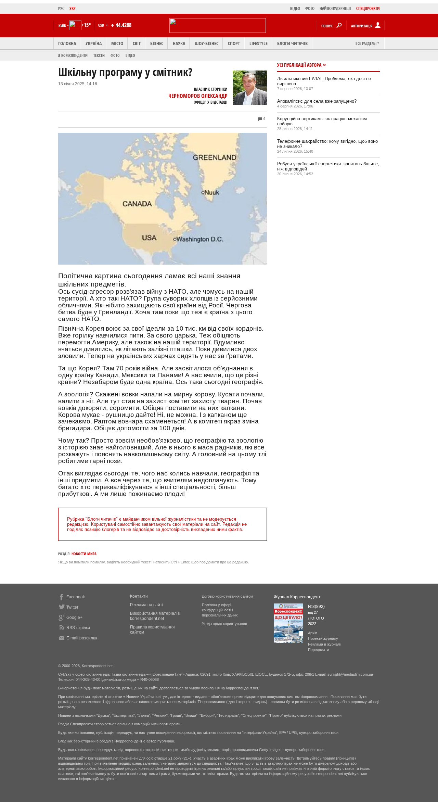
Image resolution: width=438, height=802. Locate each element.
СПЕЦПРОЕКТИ (368, 8)
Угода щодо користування (224, 624)
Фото (115, 55)
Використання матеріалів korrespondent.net (155, 616)
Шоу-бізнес (206, 43)
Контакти (139, 596)
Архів (312, 633)
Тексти (99, 55)
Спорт (234, 43)
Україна (94, 43)
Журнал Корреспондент (297, 597)
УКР (72, 8)
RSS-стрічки (78, 627)
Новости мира (84, 553)
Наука (179, 43)
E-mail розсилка (81, 638)
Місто (117, 43)
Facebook (75, 597)
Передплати (318, 650)
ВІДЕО (295, 8)
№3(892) (316, 606)
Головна (67, 43)
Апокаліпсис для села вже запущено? (317, 101)
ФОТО (309, 8)
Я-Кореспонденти (73, 55)
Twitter (72, 607)
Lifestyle (258, 43)
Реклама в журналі (324, 644)
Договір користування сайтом (227, 596)
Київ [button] (62, 25)
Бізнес (156, 43)
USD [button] (101, 25)
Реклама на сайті (146, 604)
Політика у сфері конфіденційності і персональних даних (220, 610)
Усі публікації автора (299, 65)
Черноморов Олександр (198, 96)
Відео (130, 55)
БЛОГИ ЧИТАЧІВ (292, 43)
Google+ (74, 617)
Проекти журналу (323, 638)
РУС (61, 8)
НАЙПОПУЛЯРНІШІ (335, 8)
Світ (137, 43)
